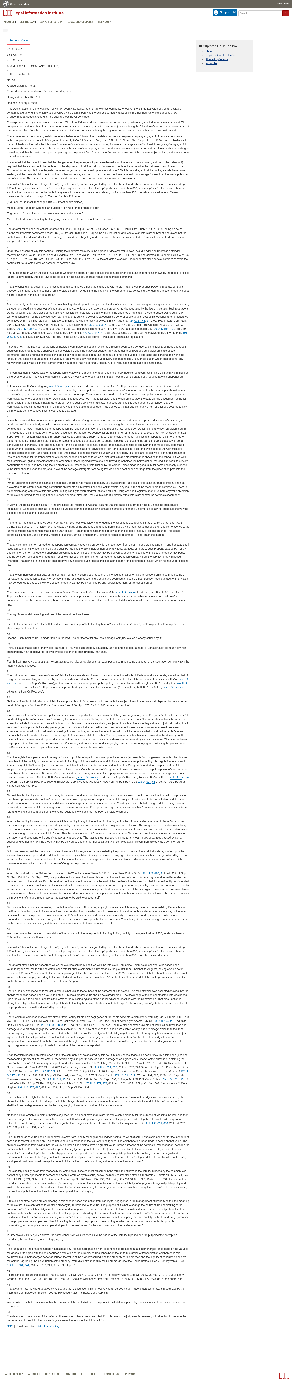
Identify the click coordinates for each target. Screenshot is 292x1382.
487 (68, 386)
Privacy (130, 1374)
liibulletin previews (217, 59)
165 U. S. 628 (95, 325)
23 (171, 1021)
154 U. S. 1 (54, 1079)
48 (20, 337)
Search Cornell (282, 3)
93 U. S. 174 (161, 1021)
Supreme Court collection (221, 55)
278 (105, 1083)
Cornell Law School (19, 3)
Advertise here (76, 1374)
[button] (286, 13)
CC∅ (10, 1326)
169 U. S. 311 (160, 329)
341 (27, 1265)
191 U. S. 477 (56, 386)
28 (14, 683)
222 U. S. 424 (176, 777)
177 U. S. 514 (91, 333)
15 (64, 1079)
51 (161, 873)
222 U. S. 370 (85, 777)
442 (18, 1075)
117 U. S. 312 (41, 1071)
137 (35, 329)
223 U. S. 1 (144, 781)
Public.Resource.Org (47, 1326)
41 (106, 325)
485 (37, 1087)
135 (181, 1079)
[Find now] (285, 13)
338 (60, 1025)
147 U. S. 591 (121, 1075)
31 (148, 320)
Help (94, 1374)
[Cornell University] (6, 4)
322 (53, 1071)
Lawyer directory (51, 21)
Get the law (27, 21)
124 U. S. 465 (137, 320)
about (209, 51)
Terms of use (111, 1374)
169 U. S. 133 (23, 329)
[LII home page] (284, 1376)
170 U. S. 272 (93, 1083)
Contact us (52, 1374)
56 (96, 777)
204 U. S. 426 (151, 873)
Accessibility (14, 1374)
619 (133, 1075)
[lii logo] (40, 13)
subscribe (211, 63)
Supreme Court (18, 40)
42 (171, 329)
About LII (9, 21)
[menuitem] (9, 22)
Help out (103, 21)
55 (134, 592)
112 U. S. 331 (49, 1025)
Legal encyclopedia (80, 21)
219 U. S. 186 (124, 592)
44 (102, 333)
